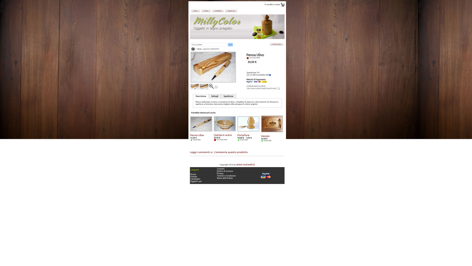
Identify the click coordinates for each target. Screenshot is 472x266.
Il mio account (277, 44)
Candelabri (218, 11)
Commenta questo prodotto (231, 152)
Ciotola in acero (223, 135)
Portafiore (243, 135)
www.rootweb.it (245, 164)
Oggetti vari (231, 11)
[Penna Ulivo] (211, 87)
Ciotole (206, 11)
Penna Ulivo (197, 135)
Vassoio (265, 136)
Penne (195, 11)
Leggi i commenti (200, 152)
